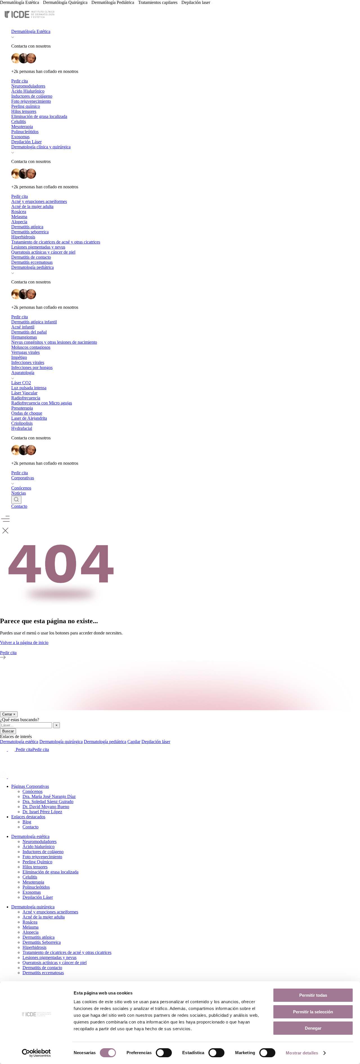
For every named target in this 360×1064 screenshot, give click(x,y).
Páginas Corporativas (30, 786)
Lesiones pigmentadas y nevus (38, 247)
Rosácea (18, 211)
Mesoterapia (22, 126)
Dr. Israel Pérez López (42, 811)
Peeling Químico (37, 861)
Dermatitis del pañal (29, 332)
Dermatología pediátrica (32, 267)
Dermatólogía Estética (30, 31)
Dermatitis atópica (27, 226)
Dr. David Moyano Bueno (45, 806)
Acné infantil (22, 327)
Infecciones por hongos (32, 367)
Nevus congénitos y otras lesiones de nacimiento (54, 342)
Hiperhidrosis (23, 236)
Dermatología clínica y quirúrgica (41, 146)
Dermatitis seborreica (30, 231)
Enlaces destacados (28, 816)
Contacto (19, 506)
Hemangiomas (24, 337)
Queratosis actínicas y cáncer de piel (43, 252)
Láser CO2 (21, 382)
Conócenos (21, 488)
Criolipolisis (22, 423)
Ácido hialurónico (38, 846)
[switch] (164, 1052)
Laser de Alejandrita (29, 418)
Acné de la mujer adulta (32, 206)
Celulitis (18, 121)
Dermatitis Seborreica (41, 942)
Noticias (18, 493)
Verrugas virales (25, 352)
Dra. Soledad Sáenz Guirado (47, 801)
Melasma (19, 216)
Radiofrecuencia (25, 397)
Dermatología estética (30, 836)
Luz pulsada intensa (28, 387)
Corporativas (22, 477)
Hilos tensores (23, 111)
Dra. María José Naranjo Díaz (49, 796)
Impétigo (19, 357)
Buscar (8, 731)
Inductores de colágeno (31, 96)
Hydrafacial (21, 428)
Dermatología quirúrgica (33, 906)
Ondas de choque (26, 413)
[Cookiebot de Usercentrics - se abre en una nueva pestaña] (36, 1053)
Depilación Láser (26, 141)
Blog (26, 821)
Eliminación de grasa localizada (39, 116)
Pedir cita (19, 81)
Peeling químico (25, 106)
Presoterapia (22, 408)
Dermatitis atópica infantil (34, 321)
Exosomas (20, 136)
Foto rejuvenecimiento (31, 101)
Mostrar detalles (302, 1052)
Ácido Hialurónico (27, 91)
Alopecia (19, 221)
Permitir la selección (313, 1011)
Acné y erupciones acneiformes (39, 201)
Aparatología (22, 372)
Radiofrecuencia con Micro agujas (41, 403)
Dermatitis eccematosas (32, 262)
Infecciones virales (27, 362)
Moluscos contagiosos (30, 347)
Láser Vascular (24, 392)
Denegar (313, 1028)
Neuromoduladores (28, 86)
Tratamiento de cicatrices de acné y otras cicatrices (55, 242)
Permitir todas (313, 995)
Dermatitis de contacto (31, 257)
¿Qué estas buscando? (19, 719)
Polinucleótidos (25, 131)
